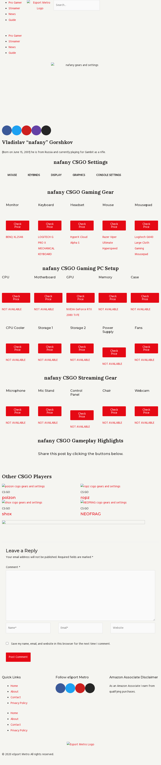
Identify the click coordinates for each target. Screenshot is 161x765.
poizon (9, 497)
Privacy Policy (19, 703)
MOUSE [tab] (12, 175)
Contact (16, 697)
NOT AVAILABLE (12, 309)
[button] (13, 30)
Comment (13, 567)
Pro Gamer (15, 3)
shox (7, 514)
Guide (12, 20)
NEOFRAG (90, 514)
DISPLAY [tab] (56, 175)
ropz (85, 497)
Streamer (14, 8)
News (12, 14)
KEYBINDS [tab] (34, 175)
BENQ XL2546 (14, 237)
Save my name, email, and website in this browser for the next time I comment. (60, 644)
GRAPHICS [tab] (79, 175)
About (14, 692)
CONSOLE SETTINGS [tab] (108, 175)
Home (14, 686)
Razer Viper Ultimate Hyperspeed (109, 243)
